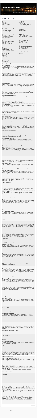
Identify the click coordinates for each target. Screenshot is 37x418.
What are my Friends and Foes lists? (23, 35)
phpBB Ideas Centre (6, 391)
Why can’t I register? (5, 23)
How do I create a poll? (5, 44)
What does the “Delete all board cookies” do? (8, 28)
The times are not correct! (5, 33)
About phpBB (26, 387)
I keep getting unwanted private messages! (24, 31)
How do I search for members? (23, 41)
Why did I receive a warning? (6, 48)
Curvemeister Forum (11, 8)
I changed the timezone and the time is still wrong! (8, 34)
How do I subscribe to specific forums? (24, 47)
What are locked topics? (5, 60)
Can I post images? (5, 57)
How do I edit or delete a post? (6, 42)
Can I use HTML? (4, 55)
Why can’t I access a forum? (6, 46)
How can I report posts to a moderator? (7, 49)
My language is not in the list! (6, 35)
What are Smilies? (4, 56)
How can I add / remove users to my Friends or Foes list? (26, 36)
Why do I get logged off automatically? (7, 27)
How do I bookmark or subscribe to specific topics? (25, 46)
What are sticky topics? (5, 59)
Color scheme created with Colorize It (21, 409)
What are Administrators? (22, 21)
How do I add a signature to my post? (7, 43)
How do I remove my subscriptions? (23, 48)
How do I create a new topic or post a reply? (8, 41)
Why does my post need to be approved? (7, 51)
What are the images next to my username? (8, 36)
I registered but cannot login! (6, 24)
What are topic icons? (5, 61)
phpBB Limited (24, 386)
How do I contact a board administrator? (24, 57)
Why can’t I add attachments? (6, 47)
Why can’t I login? (4, 25)
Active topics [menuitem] (34, 3)
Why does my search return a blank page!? (24, 40)
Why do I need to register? (5, 21)
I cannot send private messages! (23, 30)
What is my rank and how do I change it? (7, 38)
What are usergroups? (22, 23)
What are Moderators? (22, 22)
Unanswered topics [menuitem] (28, 3)
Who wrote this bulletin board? (23, 54)
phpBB (18, 136)
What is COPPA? (4, 22)
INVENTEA (11, 410)
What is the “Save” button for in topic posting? (8, 50)
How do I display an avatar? (6, 37)
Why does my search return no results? (24, 39)
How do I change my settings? (6, 31)
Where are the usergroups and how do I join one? (25, 24)
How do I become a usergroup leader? (24, 25)
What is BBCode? (4, 54)
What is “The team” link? (22, 27)
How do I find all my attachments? (23, 51)
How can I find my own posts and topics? (24, 42)
